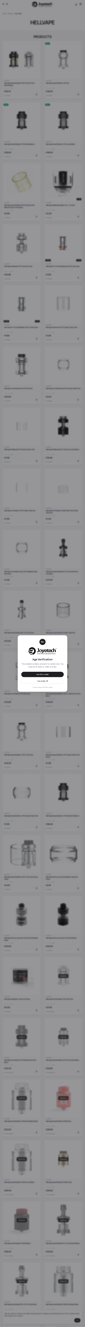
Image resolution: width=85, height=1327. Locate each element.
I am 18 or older (42, 674)
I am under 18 (42, 681)
